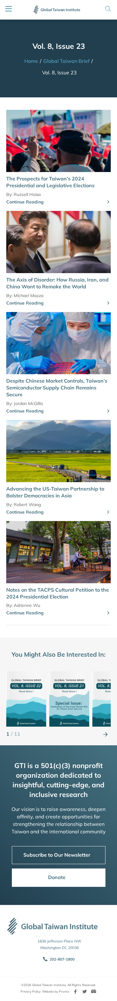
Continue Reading (25, 202)
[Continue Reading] (108, 202)
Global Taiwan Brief (66, 61)
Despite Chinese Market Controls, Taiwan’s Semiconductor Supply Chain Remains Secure (56, 388)
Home (31, 61)
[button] (105, 734)
